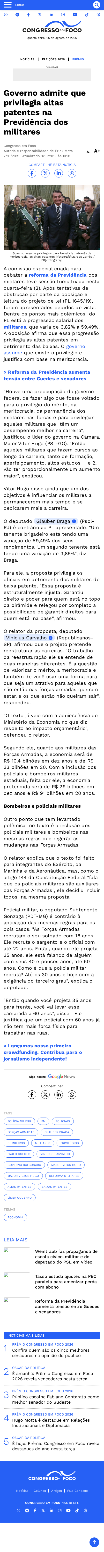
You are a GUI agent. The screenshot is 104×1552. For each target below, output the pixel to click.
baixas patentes (54, 1186)
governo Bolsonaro (24, 1165)
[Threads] (98, 14)
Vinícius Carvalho (55, 1154)
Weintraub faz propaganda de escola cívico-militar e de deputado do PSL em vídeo (66, 1256)
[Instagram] (63, 14)
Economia (15, 1217)
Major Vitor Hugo (66, 1165)
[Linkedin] (51, 14)
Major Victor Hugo (23, 1176)
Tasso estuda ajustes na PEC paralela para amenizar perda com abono (66, 1281)
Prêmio (78, 59)
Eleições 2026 (53, 59)
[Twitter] (40, 14)
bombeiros (16, 1143)
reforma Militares (64, 1176)
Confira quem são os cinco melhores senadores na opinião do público (50, 1353)
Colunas (40, 1491)
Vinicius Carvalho (26, 638)
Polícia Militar (19, 1121)
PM (43, 1121)
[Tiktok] (87, 14)
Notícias (27, 59)
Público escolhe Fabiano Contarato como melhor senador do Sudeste (55, 1399)
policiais (63, 1121)
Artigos (56, 1491)
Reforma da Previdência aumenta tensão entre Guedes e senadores (67, 1306)
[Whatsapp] (5, 14)
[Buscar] (96, 4)
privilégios (69, 1143)
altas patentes (19, 1186)
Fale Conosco (77, 1491)
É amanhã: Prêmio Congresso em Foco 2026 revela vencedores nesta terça (52, 1376)
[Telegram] (17, 14)
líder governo (19, 1197)
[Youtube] (75, 14)
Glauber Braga (53, 521)
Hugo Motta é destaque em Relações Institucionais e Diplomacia (51, 1422)
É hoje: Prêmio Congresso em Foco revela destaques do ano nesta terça (55, 1446)
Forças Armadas (20, 1132)
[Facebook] (28, 14)
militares (42, 1143)
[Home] (52, 27)
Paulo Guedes (18, 1154)
